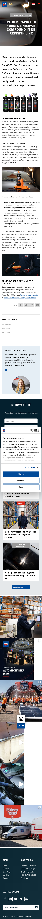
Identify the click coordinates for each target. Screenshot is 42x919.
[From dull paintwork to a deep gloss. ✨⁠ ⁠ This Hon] (21, 784)
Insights (6, 875)
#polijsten (6, 328)
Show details (30, 467)
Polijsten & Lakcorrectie (21, 15)
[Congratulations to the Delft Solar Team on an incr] (21, 701)
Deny (21, 487)
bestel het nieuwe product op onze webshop (20, 297)
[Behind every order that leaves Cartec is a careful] (21, 617)
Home (5, 865)
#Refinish (6, 332)
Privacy (12, 916)
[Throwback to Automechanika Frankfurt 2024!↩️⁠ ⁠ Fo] (21, 659)
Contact (6, 878)
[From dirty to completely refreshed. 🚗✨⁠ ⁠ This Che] (21, 742)
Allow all (21, 474)
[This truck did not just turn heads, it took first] (21, 826)
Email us (24, 878)
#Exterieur (6, 324)
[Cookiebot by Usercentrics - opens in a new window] (29, 430)
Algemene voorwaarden (24, 916)
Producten (7, 869)
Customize (20, 481)
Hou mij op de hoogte (11, 907)
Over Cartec (7, 872)
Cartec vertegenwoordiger (29, 295)
